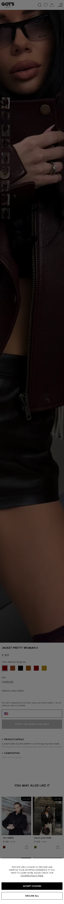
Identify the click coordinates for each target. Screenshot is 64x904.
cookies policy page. (32, 876)
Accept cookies (32, 886)
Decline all (32, 896)
